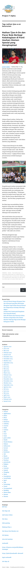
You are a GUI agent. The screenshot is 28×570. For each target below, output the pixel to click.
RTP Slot (4, 507)
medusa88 (5, 543)
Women (6, 496)
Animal (6, 411)
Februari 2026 (8, 352)
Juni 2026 (6, 348)
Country (6, 425)
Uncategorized (8, 488)
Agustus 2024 (7, 387)
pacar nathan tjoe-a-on (17, 279)
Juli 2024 (6, 389)
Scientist (6, 468)
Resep (5, 466)
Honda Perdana (8, 442)
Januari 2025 (7, 377)
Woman (6, 494)
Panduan (6, 460)
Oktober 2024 (7, 383)
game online (7, 438)
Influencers (7, 446)
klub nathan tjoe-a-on (17, 272)
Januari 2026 (7, 354)
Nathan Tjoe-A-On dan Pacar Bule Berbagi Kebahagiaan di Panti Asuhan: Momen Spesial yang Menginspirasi (13, 38)
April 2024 (6, 395)
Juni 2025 (6, 367)
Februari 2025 (8, 375)
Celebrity (6, 423)
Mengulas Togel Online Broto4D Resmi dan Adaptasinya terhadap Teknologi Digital (15, 307)
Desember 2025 (8, 356)
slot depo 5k (5, 561)
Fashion (6, 429)
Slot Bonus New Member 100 (10, 531)
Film (5, 431)
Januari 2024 (7, 401)
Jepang (6, 450)
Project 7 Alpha (9, 16)
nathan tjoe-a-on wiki (16, 277)
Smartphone (7, 476)
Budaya (6, 419)
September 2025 (8, 362)
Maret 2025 (7, 373)
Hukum (6, 444)
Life (5, 454)
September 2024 (8, 385)
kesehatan (7, 452)
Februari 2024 (8, 399)
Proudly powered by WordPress (17, 567)
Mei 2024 (6, 393)
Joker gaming (6, 523)
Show (5, 474)
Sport (5, 480)
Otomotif (6, 458)
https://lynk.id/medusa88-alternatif (12, 553)
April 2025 (6, 371)
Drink (5, 427)
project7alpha (6, 66)
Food (5, 434)
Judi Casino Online (7, 515)
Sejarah (6, 470)
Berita (9, 272)
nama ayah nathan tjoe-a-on (9, 274)
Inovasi (6, 448)
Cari (3, 287)
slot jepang (5, 535)
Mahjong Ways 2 (7, 527)
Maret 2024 (7, 397)
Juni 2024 (6, 391)
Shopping (6, 472)
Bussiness (6, 421)
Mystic (5, 456)
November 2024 (8, 381)
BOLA (5, 417)
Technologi (7, 484)
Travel (5, 486)
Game (5, 436)
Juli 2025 (6, 364)
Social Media (7, 478)
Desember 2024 (8, 379)
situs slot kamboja (7, 539)
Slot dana (5, 519)
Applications (7, 413)
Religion (6, 464)
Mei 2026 (6, 350)
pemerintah (7, 462)
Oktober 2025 (7, 360)
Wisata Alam (7, 492)
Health (5, 440)
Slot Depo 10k (6, 511)
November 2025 (8, 358)
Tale (5, 482)
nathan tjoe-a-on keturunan (12, 275)
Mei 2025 (6, 369)
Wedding (6, 490)
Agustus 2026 (7, 346)
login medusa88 (6, 557)
